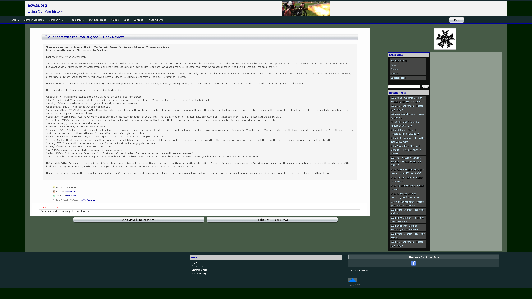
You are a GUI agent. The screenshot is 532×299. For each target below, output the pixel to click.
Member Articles (71, 191)
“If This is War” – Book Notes (272, 219)
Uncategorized (398, 78)
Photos (394, 73)
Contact (138, 19)
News (393, 65)
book (68, 196)
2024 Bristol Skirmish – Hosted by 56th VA (408, 236)
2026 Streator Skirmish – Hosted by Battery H (407, 108)
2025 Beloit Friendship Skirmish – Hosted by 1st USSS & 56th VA (407, 171)
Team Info (76, 19)
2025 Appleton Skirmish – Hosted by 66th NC (407, 187)
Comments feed (199, 270)
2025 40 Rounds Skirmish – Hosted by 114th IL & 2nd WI (405, 195)
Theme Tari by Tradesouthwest (360, 270)
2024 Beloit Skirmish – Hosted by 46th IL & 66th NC (407, 219)
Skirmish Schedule (34, 19)
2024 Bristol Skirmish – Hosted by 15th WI (408, 211)
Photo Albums (155, 19)
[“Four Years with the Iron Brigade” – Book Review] (445, 39)
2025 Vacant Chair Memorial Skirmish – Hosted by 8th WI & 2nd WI (406, 150)
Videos (115, 19)
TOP (351, 279)
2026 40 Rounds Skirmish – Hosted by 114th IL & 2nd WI (405, 132)
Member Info (55, 19)
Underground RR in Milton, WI (138, 219)
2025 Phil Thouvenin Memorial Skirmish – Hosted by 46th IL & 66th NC (406, 162)
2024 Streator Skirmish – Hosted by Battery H (407, 244)
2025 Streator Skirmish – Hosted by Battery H (407, 179)
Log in (194, 262)
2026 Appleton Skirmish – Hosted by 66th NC (407, 116)
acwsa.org (37, 5)
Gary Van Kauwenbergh (88, 200)
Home (13, 19)
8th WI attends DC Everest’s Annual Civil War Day (405, 124)
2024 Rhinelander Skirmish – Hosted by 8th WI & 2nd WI (405, 228)
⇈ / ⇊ (456, 20)
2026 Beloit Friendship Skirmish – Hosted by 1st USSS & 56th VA (407, 100)
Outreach (395, 69)
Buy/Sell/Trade (97, 19)
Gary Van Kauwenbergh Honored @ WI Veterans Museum (407, 203)
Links (126, 19)
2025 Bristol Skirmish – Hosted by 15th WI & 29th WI (408, 140)
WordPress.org (198, 273)
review (73, 196)
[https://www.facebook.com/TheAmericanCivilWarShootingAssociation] (413, 263)
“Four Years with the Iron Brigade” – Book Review (84, 37)
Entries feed (197, 266)
